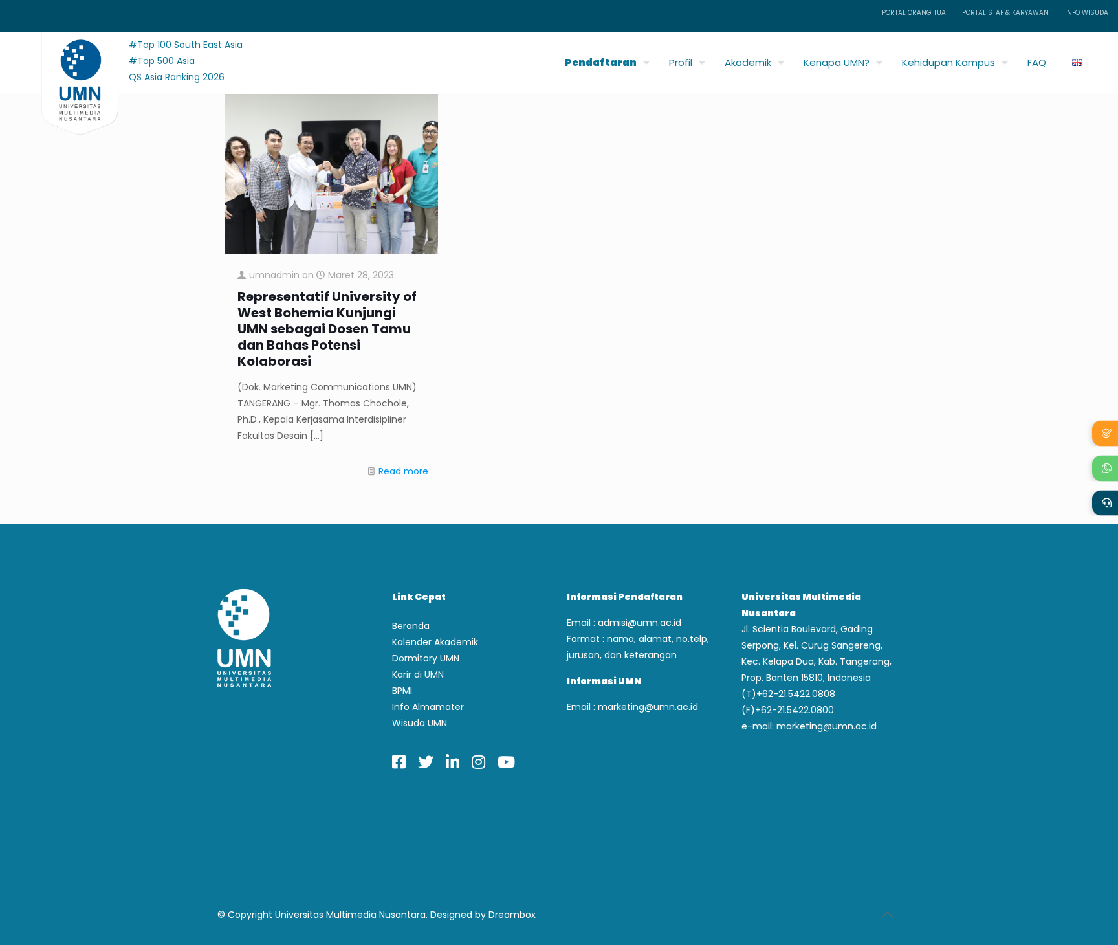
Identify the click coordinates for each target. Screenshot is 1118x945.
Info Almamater (428, 706)
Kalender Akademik (435, 642)
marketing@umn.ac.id (648, 706)
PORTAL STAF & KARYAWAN (1005, 12)
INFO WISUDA (1086, 12)
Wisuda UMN (419, 723)
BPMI (402, 690)
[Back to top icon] (887, 914)
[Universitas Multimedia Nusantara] (67, 59)
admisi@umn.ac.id (639, 622)
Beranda (411, 625)
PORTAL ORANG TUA (914, 12)
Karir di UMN (418, 674)
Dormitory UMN (425, 658)
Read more (403, 471)
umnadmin (274, 275)
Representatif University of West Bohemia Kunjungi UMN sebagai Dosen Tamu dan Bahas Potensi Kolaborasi (327, 329)
